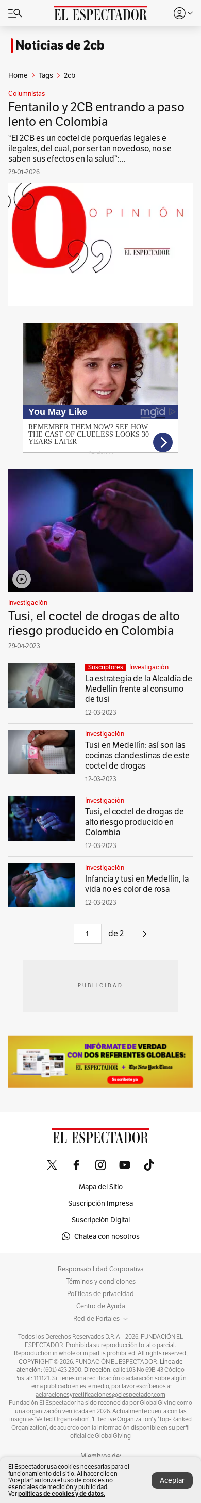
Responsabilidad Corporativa (101, 1269)
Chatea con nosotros (107, 1236)
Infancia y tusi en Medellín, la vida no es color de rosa (137, 883)
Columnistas (26, 94)
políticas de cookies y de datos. (61, 1493)
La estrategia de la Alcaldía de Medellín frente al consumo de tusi (138, 689)
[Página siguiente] (144, 937)
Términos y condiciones (101, 1281)
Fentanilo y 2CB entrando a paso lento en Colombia (96, 114)
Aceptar (172, 1480)
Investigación (27, 603)
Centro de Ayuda (100, 1306)
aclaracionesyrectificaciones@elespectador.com (100, 1394)
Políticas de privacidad (100, 1294)
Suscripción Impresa (100, 1203)
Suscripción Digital (101, 1219)
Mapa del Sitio (101, 1186)
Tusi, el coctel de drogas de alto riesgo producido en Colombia (94, 623)
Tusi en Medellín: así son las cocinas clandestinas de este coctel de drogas (137, 755)
